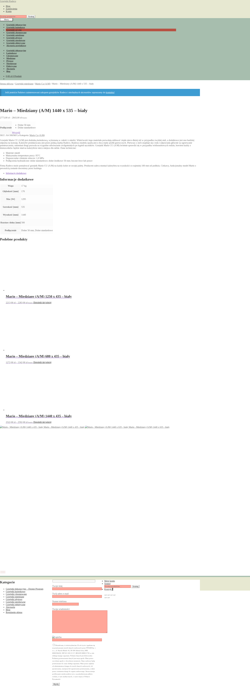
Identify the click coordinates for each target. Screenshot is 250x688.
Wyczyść (16, 132)
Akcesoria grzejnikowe (16, 46)
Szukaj (31, 16)
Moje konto (109, 581)
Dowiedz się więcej (42, 302)
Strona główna (6, 84)
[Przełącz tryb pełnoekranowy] (108, 594)
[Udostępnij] (111, 594)
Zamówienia (11, 9)
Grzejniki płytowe (14, 599)
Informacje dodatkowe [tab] (16, 173)
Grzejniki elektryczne (15, 604)
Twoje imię (57, 586)
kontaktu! (110, 92)
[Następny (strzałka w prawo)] (108, 597)
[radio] (27, 125)
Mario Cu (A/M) (42, 84)
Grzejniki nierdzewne (15, 602)
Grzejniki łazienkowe (15, 591)
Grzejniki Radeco (8, 1)
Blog (8, 6)
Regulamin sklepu (14, 612)
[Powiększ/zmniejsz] (105, 594)
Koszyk (108, 589)
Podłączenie (6, 127)
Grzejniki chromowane (16, 594)
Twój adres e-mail (60, 593)
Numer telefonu (59, 601)
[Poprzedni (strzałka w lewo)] (105, 597)
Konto (9, 11)
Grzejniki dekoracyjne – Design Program (24, 589)
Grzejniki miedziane (24, 84)
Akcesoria (10, 607)
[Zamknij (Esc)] (114, 594)
